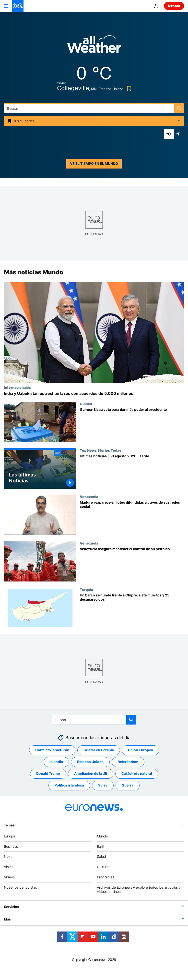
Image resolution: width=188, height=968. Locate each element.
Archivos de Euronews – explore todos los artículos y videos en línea (139, 889)
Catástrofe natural (136, 774)
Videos (9, 877)
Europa (9, 836)
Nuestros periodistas (20, 887)
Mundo (102, 836)
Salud (101, 857)
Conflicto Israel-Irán (52, 750)
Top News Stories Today (100, 450)
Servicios (11, 907)
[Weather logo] (94, 45)
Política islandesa (69, 785)
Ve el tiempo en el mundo (94, 163)
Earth (101, 846)
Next (8, 857)
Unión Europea (140, 750)
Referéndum (128, 762)
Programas (105, 877)
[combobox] (94, 108)
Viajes (8, 867)
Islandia (56, 762)
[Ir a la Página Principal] (18, 6)
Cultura (102, 867)
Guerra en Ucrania (98, 750)
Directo (174, 6)
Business (11, 846)
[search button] (179, 108)
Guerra (127, 785)
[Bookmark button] (128, 88)
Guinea (86, 404)
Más (7, 919)
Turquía (86, 590)
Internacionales (17, 387)
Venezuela (89, 496)
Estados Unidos (90, 762)
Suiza (102, 785)
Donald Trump (48, 774)
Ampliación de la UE (90, 774)
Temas (9, 825)
